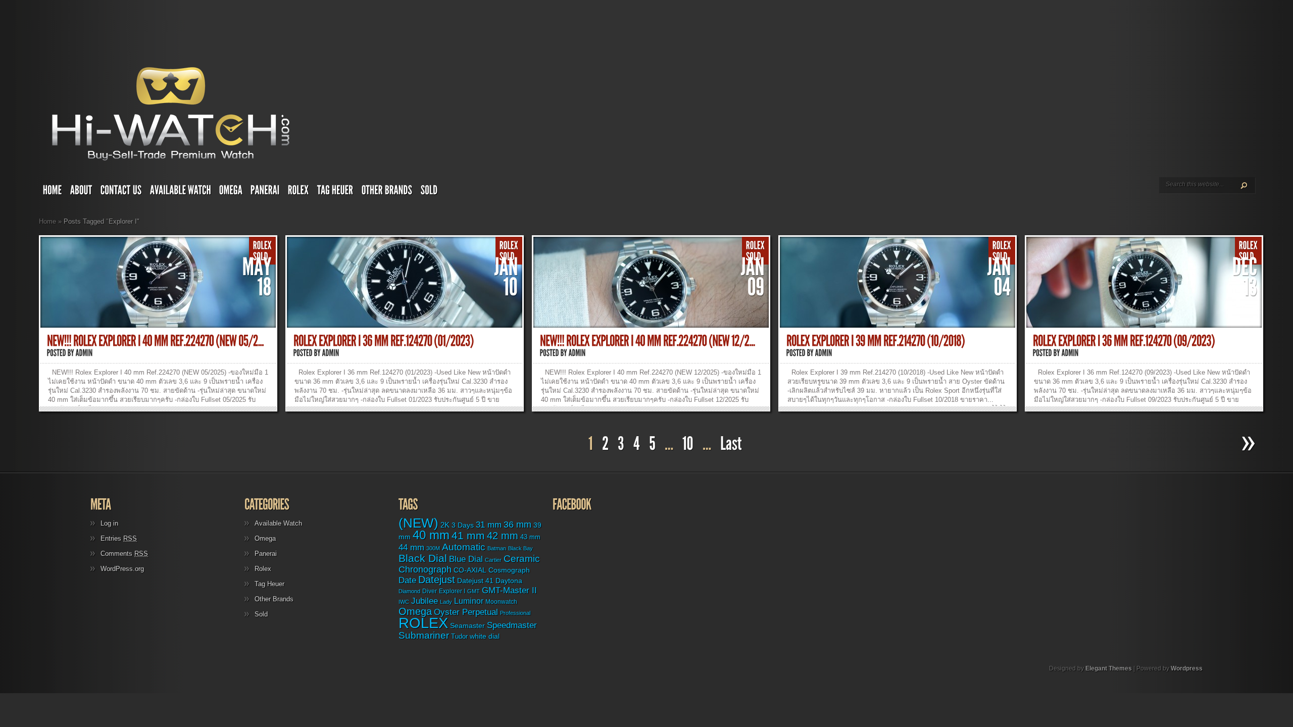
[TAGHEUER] (335, 192)
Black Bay (520, 548)
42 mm (502, 535)
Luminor (468, 600)
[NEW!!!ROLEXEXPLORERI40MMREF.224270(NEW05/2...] (155, 341)
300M (433, 548)
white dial (485, 636)
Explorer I (452, 591)
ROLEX (423, 622)
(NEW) (418, 523)
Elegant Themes (1108, 668)
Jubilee (424, 601)
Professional (515, 613)
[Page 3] (621, 444)
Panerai (266, 553)
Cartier (493, 560)
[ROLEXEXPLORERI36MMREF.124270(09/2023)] (1124, 341)
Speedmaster (512, 625)
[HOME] (52, 192)
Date (407, 580)
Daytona (508, 581)
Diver (429, 591)
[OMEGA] (230, 192)
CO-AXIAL (470, 570)
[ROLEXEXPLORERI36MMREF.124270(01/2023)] (383, 341)
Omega (265, 538)
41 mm (468, 536)
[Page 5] (652, 444)
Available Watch (278, 523)
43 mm (530, 537)
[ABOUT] (81, 192)
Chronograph (425, 569)
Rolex (263, 569)
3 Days (463, 525)
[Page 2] (605, 444)
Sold (261, 614)
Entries (119, 538)
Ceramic (522, 558)
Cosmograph (509, 570)
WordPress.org (122, 569)
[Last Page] (732, 444)
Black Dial (423, 558)
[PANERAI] (265, 192)
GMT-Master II (509, 590)
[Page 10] (688, 444)
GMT (473, 591)
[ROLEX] (298, 192)
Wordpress (1187, 668)
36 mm (517, 525)
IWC (404, 602)
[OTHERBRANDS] (387, 192)
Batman (496, 548)
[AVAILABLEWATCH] (180, 192)
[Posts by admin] (84, 353)
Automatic (463, 547)
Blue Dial (466, 559)
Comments (124, 553)
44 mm (411, 547)
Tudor (459, 636)
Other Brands (274, 599)
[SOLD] (429, 192)
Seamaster (467, 625)
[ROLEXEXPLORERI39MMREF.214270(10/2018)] (875, 341)
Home (47, 221)
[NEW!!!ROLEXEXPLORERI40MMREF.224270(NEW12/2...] (647, 341)
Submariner (424, 635)
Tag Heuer (269, 584)
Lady (446, 602)
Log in (109, 523)
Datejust (436, 579)
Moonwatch (501, 601)
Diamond (409, 591)
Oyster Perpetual (466, 612)
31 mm (489, 525)
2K (445, 525)
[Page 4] (636, 444)
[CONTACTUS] (121, 192)
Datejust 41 (475, 581)
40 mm (431, 535)
